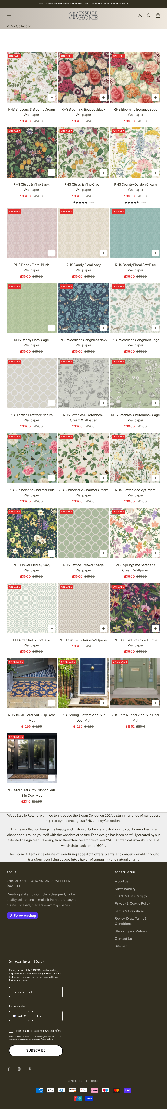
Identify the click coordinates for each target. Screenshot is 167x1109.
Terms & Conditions (130, 911)
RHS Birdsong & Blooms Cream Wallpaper (31, 112)
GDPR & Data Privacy (131, 896)
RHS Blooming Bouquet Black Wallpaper (83, 112)
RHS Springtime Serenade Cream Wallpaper (135, 567)
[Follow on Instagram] (19, 1069)
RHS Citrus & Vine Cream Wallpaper (83, 187)
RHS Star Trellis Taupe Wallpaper (83, 640)
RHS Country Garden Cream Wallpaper (135, 187)
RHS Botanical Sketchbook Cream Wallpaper (83, 417)
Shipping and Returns (131, 931)
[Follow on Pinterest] (30, 1069)
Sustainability (125, 889)
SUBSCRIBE (36, 1050)
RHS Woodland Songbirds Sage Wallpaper (135, 342)
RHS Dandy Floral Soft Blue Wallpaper (135, 267)
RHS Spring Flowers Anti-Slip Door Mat (83, 717)
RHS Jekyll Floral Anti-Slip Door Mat (31, 717)
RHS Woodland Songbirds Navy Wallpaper (83, 342)
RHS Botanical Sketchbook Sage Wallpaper (135, 417)
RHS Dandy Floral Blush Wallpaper (31, 267)
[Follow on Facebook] (9, 1069)
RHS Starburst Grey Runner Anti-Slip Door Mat (31, 792)
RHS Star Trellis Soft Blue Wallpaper (31, 642)
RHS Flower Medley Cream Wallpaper (135, 492)
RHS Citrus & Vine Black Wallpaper (31, 187)
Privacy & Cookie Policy (132, 903)
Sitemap (121, 946)
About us (121, 881)
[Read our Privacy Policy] (60, 1037)
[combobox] (19, 1016)
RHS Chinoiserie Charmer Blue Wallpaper (32, 492)
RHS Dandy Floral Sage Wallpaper (31, 342)
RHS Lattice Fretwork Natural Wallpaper (32, 417)
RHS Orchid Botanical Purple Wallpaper (135, 642)
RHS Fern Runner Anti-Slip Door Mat (135, 717)
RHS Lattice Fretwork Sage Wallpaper (83, 567)
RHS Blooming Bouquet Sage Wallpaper (135, 112)
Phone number (17, 1006)
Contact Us (123, 938)
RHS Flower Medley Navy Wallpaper (31, 567)
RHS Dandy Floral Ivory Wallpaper (83, 267)
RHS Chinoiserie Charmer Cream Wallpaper (83, 492)
